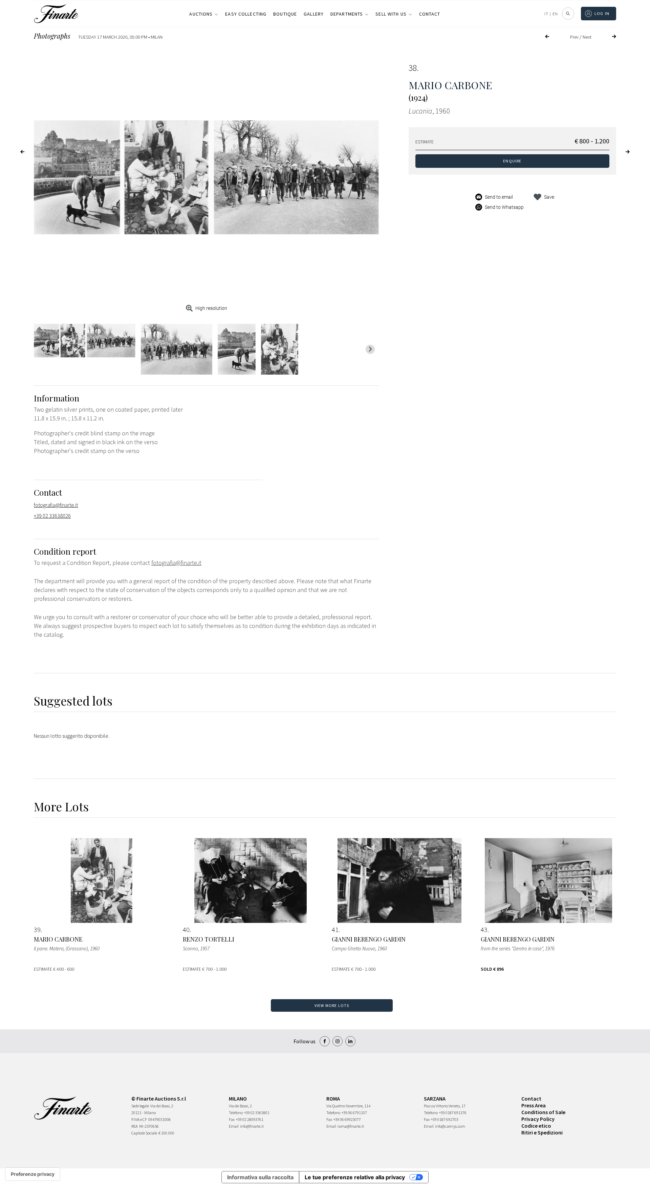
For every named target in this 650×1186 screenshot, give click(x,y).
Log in (602, 13)
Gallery (314, 14)
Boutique (285, 14)
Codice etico (536, 1125)
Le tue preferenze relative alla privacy (355, 1177)
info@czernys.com (450, 1126)
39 (37, 929)
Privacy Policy (538, 1118)
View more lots (332, 1005)
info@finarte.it (252, 1126)
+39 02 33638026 (52, 515)
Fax (232, 1119)
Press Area (533, 1105)
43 (484, 929)
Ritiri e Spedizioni (542, 1132)
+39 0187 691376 (453, 1112)
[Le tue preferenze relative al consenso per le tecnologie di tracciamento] (32, 1174)
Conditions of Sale (543, 1112)
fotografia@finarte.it (56, 504)
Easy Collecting (245, 14)
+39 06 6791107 (354, 1112)
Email (234, 1126)
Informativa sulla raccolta (260, 1177)
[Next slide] (370, 349)
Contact (429, 14)
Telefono (236, 1112)
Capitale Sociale (144, 1132)
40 (186, 929)
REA (134, 1126)
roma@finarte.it (351, 1126)
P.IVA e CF (139, 1119)
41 (335, 929)
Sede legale (140, 1105)
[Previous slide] (42, 349)
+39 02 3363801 (256, 1112)
